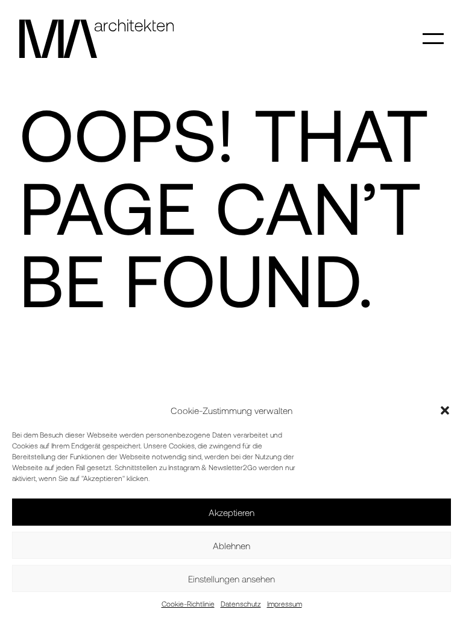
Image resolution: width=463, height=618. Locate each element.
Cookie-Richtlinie (188, 603)
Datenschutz (241, 603)
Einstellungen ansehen (231, 578)
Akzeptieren (231, 512)
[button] (445, 410)
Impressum (284, 603)
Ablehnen (231, 545)
